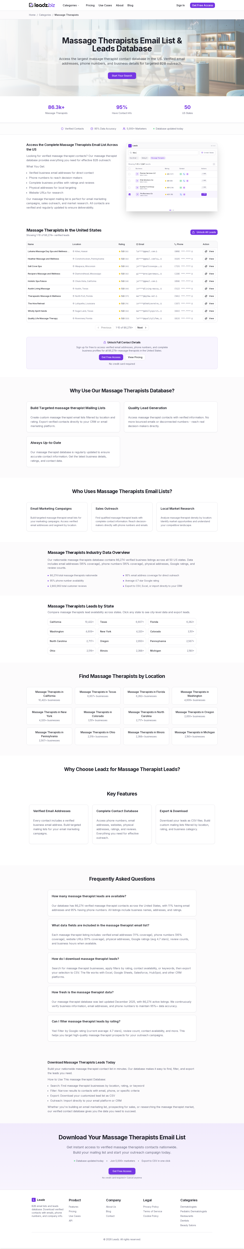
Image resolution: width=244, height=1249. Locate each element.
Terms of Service (152, 1211)
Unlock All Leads (206, 232)
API (70, 1220)
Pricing (90, 5)
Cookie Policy (151, 1216)
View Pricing (135, 357)
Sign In (180, 5)
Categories (70, 5)
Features (73, 1206)
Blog (130, 5)
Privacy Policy (151, 1206)
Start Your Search (122, 75)
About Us (111, 1206)
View (211, 251)
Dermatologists (188, 1206)
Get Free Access (111, 357)
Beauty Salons (188, 1225)
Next (140, 327)
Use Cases (105, 5)
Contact (110, 1216)
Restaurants (186, 1216)
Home (32, 14)
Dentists (184, 1220)
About (119, 5)
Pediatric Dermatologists (193, 1211)
